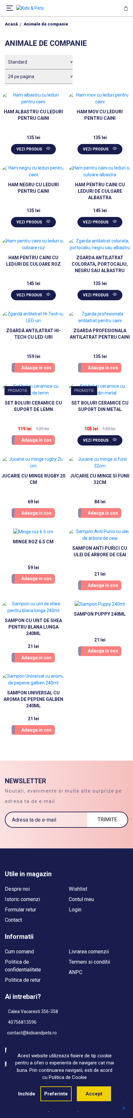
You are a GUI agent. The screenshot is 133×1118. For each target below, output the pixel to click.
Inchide (26, 1094)
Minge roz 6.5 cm (33, 541)
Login (75, 910)
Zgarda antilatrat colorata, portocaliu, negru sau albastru (100, 264)
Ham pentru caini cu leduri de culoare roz (33, 261)
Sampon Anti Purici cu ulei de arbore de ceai (99, 551)
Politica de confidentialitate (23, 966)
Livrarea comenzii (89, 952)
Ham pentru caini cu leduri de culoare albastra (100, 191)
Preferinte (56, 1094)
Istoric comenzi (22, 899)
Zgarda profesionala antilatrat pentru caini (100, 334)
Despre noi (17, 889)
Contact (13, 920)
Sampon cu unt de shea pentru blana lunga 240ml (33, 627)
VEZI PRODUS (29, 149)
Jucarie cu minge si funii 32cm (99, 479)
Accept (94, 1094)
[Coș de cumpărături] (126, 8)
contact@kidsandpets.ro (32, 1032)
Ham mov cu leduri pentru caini (100, 115)
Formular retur (20, 910)
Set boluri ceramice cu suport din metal (99, 406)
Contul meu (81, 899)
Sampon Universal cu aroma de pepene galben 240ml (33, 699)
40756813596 (21, 1022)
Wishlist (78, 889)
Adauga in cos (36, 367)
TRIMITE (107, 819)
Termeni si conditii (89, 962)
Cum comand (19, 952)
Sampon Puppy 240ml (100, 614)
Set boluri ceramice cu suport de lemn (33, 406)
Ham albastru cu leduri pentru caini (33, 115)
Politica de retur (23, 980)
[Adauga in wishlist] (54, 102)
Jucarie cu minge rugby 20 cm (33, 479)
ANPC (75, 972)
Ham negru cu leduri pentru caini (33, 188)
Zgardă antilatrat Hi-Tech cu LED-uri (33, 334)
